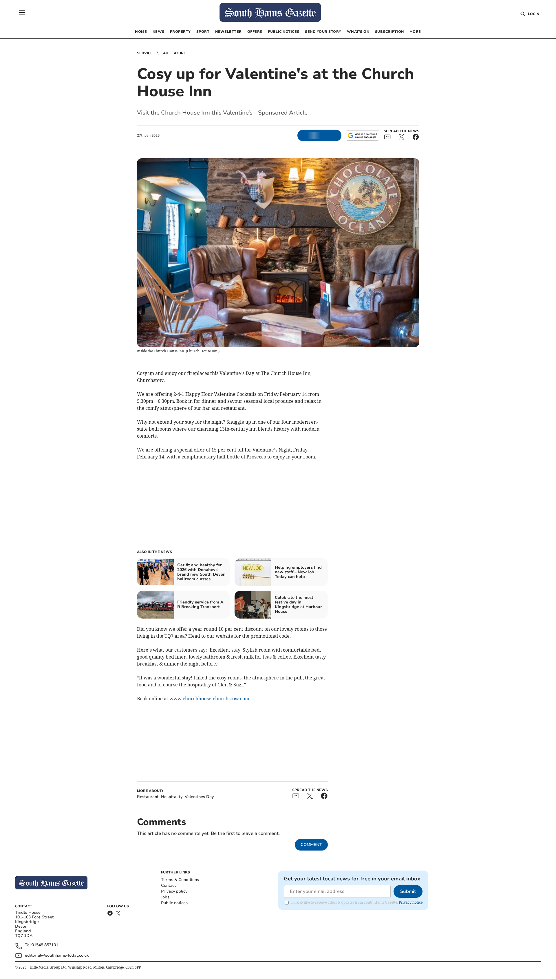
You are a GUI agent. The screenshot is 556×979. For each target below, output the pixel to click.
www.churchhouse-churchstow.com (209, 698)
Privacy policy (174, 891)
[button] (22, 12)
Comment (311, 844)
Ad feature (174, 53)
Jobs (165, 897)
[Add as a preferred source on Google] (362, 135)
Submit (408, 891)
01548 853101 (45, 945)
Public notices (174, 903)
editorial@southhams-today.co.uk (57, 955)
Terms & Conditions (180, 879)
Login (533, 14)
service (145, 53)
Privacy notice (411, 902)
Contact (168, 885)
